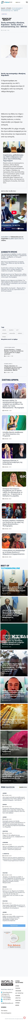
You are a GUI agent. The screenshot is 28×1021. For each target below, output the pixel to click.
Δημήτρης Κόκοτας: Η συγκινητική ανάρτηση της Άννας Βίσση (12, 462)
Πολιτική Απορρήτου (6, 1013)
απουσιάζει (12, 333)
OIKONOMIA (18, 990)
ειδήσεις (3, 240)
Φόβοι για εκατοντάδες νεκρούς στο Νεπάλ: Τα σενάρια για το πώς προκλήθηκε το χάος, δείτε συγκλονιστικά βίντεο (13, 774)
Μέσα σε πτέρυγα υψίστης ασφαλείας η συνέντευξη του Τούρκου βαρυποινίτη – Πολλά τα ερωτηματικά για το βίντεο (13, 694)
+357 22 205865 (7, 997)
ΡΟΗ (7, 787)
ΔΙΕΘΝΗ (5, 793)
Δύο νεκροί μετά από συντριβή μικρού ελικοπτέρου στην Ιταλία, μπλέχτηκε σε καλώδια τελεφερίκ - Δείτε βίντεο (14, 798)
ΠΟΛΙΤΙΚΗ (5, 873)
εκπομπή (4, 333)
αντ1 (17, 330)
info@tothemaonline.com (7, 1003)
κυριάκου (11, 330)
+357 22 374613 (7, 999)
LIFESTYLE (17, 998)
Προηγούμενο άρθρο (10, 347)
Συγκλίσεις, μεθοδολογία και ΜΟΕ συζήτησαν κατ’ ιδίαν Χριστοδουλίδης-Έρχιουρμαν (13, 158)
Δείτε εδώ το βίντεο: (8, 191)
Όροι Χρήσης (4, 1010)
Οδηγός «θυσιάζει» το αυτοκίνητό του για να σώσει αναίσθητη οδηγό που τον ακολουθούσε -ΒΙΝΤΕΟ (13, 368)
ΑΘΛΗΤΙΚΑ (5, 831)
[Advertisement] (14, 313)
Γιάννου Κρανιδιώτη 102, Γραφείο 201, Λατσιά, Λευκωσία (6, 994)
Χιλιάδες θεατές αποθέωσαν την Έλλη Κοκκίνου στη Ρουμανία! (13, 434)
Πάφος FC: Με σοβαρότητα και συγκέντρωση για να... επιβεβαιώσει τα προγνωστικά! (14, 836)
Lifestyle (8, 8)
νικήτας (4, 330)
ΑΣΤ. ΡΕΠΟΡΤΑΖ (19, 993)
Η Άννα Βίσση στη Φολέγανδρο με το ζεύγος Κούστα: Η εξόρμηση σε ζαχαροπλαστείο (14, 552)
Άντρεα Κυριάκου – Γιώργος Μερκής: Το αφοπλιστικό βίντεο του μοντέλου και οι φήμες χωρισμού (13, 352)
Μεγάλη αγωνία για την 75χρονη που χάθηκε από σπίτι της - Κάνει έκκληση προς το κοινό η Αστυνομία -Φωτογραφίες (14, 275)
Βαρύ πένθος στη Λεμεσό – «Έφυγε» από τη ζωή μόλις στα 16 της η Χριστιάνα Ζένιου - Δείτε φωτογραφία (13, 289)
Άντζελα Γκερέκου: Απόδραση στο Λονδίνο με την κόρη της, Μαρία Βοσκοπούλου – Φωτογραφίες (13, 523)
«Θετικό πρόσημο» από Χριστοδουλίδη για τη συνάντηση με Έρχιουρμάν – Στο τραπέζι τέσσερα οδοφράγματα (13, 613)
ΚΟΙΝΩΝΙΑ (5, 842)
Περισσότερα (14, 925)
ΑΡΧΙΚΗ (17, 986)
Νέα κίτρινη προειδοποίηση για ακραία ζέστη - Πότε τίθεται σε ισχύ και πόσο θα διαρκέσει (12, 263)
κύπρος (4, 336)
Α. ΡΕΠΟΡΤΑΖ (6, 853)
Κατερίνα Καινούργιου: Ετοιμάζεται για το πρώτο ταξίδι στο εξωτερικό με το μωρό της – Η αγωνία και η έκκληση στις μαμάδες (12, 492)
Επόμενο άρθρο (8, 363)
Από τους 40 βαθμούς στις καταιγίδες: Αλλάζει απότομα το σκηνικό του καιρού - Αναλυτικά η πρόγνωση (12, 747)
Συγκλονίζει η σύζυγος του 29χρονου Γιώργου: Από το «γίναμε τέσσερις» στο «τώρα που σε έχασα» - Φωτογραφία (12, 269)
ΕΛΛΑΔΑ (5, 804)
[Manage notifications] (24, 1018)
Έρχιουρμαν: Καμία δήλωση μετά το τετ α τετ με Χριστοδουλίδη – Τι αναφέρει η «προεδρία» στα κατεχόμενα (14, 667)
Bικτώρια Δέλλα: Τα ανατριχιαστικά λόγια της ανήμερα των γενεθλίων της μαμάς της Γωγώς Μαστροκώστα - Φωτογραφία (13, 404)
